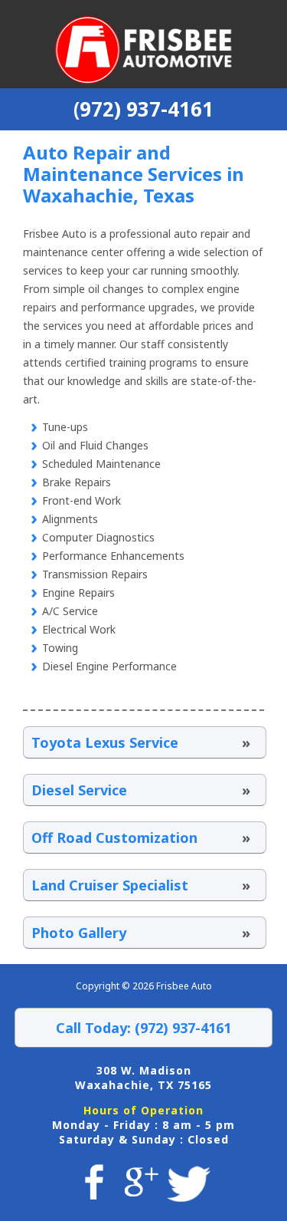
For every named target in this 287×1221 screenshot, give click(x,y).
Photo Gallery (140, 932)
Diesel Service (140, 790)
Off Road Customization (140, 837)
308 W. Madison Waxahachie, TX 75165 (143, 1077)
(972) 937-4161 (143, 109)
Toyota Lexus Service (140, 742)
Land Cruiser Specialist (140, 885)
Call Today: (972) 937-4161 (143, 1028)
